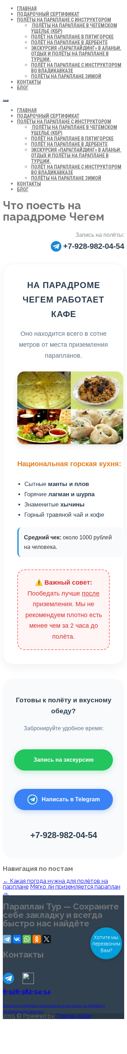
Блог (23, 87)
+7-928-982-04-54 (93, 246)
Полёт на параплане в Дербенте (69, 42)
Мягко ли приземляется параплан (61, 889)
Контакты (29, 82)
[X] (46, 939)
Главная (27, 8)
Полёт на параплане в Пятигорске (72, 37)
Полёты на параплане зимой (66, 76)
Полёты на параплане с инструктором (64, 20)
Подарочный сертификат (48, 14)
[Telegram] (7, 939)
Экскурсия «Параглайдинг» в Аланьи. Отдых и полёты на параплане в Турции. (76, 53)
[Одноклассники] (36, 939)
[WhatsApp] (27, 939)
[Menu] (5, 101)
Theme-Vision (74, 1016)
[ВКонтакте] (17, 939)
